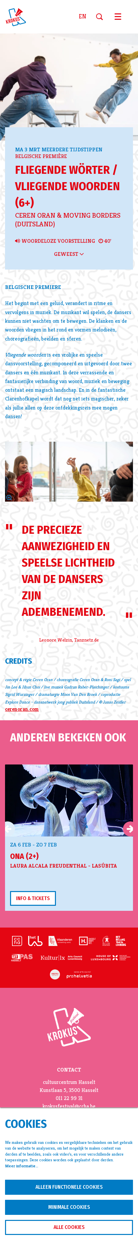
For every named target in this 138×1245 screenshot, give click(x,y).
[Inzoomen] (9, 498)
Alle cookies (69, 1227)
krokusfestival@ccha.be (69, 1106)
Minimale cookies (69, 1207)
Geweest (66, 254)
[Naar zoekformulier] (102, 17)
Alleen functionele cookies (69, 1187)
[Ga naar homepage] (20, 17)
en (82, 17)
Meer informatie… (21, 1166)
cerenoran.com (22, 709)
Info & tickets (33, 898)
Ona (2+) (24, 856)
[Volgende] (130, 828)
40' (107, 241)
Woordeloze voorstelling (57, 241)
